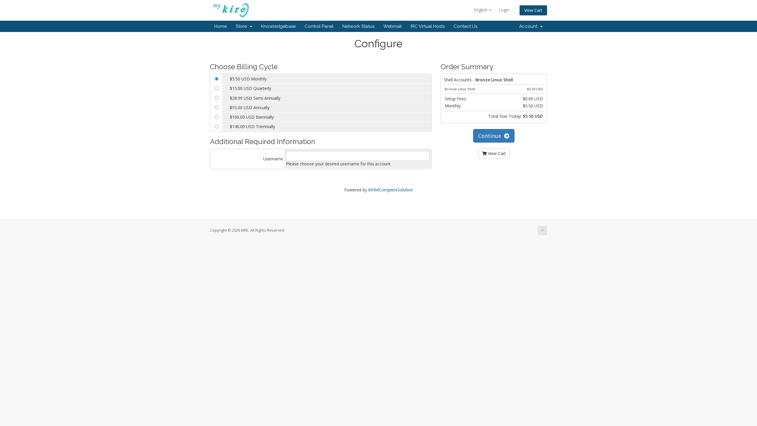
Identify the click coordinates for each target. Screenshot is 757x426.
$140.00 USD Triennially (252, 126)
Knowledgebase (278, 26)
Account (529, 26)
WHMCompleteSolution (390, 190)
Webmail (392, 26)
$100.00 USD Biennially (252, 117)
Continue (491, 135)
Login (504, 10)
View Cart (533, 10)
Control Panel (319, 26)
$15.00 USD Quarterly (250, 88)
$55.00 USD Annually (249, 107)
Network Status (358, 26)
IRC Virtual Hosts (428, 26)
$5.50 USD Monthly (248, 79)
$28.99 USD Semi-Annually (255, 98)
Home (220, 26)
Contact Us (465, 26)
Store (242, 26)
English (481, 10)
